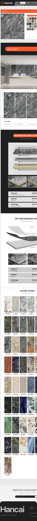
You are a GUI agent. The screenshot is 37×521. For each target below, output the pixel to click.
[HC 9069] (35, 29)
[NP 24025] (28, 24)
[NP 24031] (35, 24)
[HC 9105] (33, 29)
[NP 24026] (30, 24)
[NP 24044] (30, 18)
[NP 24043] (28, 18)
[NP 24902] (35, 18)
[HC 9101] (28, 29)
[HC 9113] (33, 26)
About (28, 2)
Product (23, 2)
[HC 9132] (35, 21)
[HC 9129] (28, 21)
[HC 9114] (35, 26)
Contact (32, 508)
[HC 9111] (30, 26)
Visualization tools (19, 5)
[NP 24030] (33, 24)
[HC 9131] (33, 21)
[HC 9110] (28, 26)
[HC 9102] (30, 29)
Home (16, 2)
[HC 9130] (30, 21)
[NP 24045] (33, 18)
